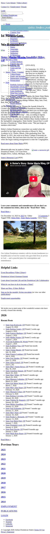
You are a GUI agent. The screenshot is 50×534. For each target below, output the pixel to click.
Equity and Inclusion (17, 76)
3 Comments (43, 216)
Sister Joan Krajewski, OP (15, 325)
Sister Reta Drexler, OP (14, 429)
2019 (3, 478)
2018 (3, 483)
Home (8, 24)
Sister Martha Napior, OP (15, 337)
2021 (3, 468)
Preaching (14, 39)
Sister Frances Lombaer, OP (16, 354)
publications (5, 294)
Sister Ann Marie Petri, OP (15, 421)
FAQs (12, 70)
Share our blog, (13, 288)
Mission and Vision (17, 37)
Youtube (9, 522)
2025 (3, 449)
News (3, 3)
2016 (3, 492)
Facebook (9, 520)
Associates (14, 49)
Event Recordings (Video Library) (13, 272)
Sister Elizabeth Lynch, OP (15, 425)
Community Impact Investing (21, 89)
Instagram (9, 526)
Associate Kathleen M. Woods (17, 342)
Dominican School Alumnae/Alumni (14, 276)
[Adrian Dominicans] (9, 15)
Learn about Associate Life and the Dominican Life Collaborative (25, 280)
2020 (3, 473)
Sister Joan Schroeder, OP (15, 408)
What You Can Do (17, 93)
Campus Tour (15, 32)
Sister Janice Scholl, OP (14, 363)
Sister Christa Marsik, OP (15, 350)
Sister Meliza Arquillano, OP (16, 404)
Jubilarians (14, 53)
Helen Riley (15, 218)
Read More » (6, 212)
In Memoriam (15, 55)
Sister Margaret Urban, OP (15, 392)
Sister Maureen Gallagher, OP (17, 379)
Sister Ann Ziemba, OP (14, 358)
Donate (24, 7)
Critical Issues (15, 74)
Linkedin (9, 524)
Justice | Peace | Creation (15, 72)
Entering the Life (16, 64)
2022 (3, 464)
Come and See (15, 68)
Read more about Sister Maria (12, 143)
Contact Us (5, 7)
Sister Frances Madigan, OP (16, 333)
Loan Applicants (16, 91)
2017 (3, 487)
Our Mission (10, 35)
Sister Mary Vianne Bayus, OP (17, 367)
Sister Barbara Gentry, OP (15, 329)
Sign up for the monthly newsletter (16, 292)
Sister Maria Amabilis (29, 218)
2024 (3, 454)
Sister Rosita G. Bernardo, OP (17, 417)
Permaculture (15, 80)
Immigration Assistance (18, 78)
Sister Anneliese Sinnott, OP (16, 371)
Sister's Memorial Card (9, 158)
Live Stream (11, 3)
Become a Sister (11, 60)
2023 (22, 216)
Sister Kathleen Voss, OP (15, 346)
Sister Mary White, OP (14, 375)
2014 (3, 501)
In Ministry (14, 41)
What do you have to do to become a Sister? (17, 284)
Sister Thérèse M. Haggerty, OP (17, 400)
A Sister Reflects (16, 62)
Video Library (22, 3)
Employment (15, 7)
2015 (3, 497)
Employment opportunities (10, 298)
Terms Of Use (39, 530)
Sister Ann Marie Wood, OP (16, 383)
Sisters (12, 47)
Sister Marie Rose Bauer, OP (16, 434)
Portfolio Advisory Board (19, 85)
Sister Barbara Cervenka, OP (16, 396)
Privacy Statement (7, 532)
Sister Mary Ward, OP (14, 413)
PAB (7, 83)
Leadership (14, 51)
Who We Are (15, 66)
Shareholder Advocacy (18, 87)
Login (3, 11)
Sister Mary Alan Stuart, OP (16, 388)
